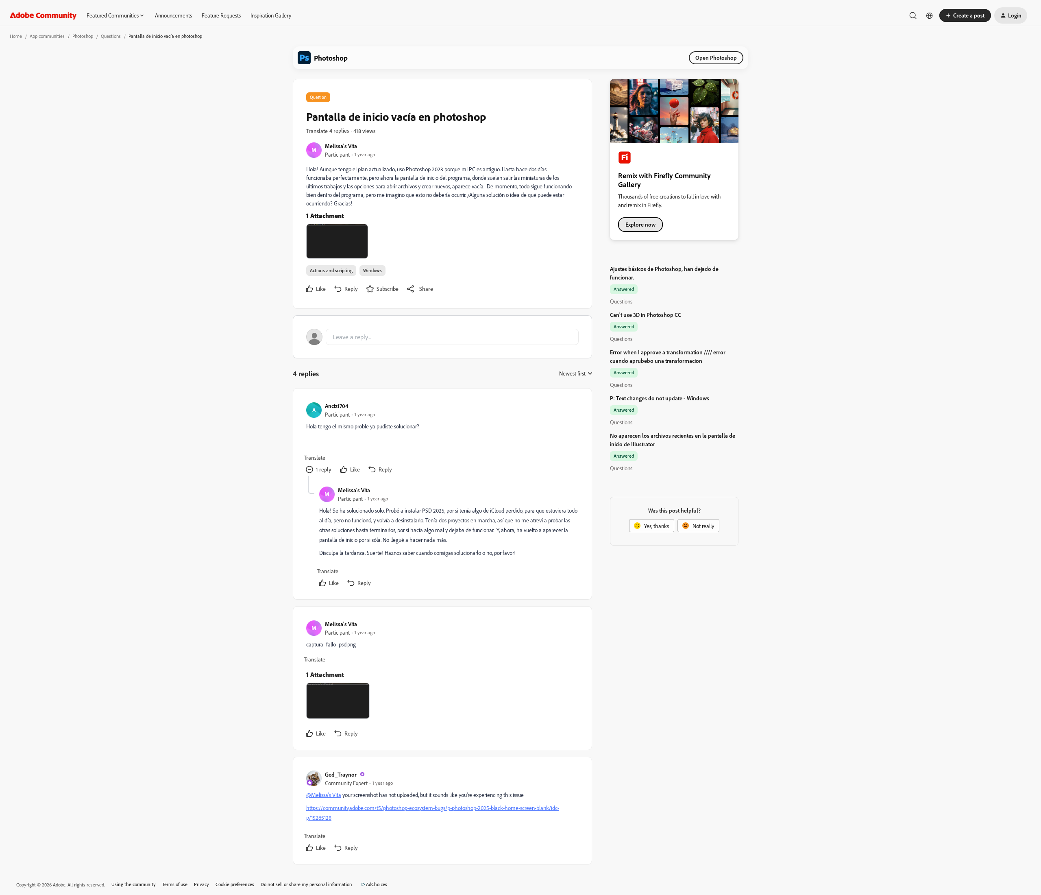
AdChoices (376, 884)
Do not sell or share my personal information (306, 884)
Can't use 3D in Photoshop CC (645, 314)
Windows (372, 270)
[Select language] (929, 15)
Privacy (201, 884)
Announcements (173, 15)
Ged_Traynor (341, 774)
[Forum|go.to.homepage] (43, 15)
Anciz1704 (336, 405)
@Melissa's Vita (323, 794)
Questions (111, 36)
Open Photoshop (716, 57)
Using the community (133, 884)
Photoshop (82, 36)
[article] (442, 439)
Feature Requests (221, 15)
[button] (965, 15)
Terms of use (174, 884)
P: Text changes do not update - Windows (659, 398)
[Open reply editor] (442, 337)
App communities (47, 36)
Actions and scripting (331, 270)
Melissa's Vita (341, 145)
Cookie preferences (235, 884)
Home (16, 36)
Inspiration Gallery (270, 15)
